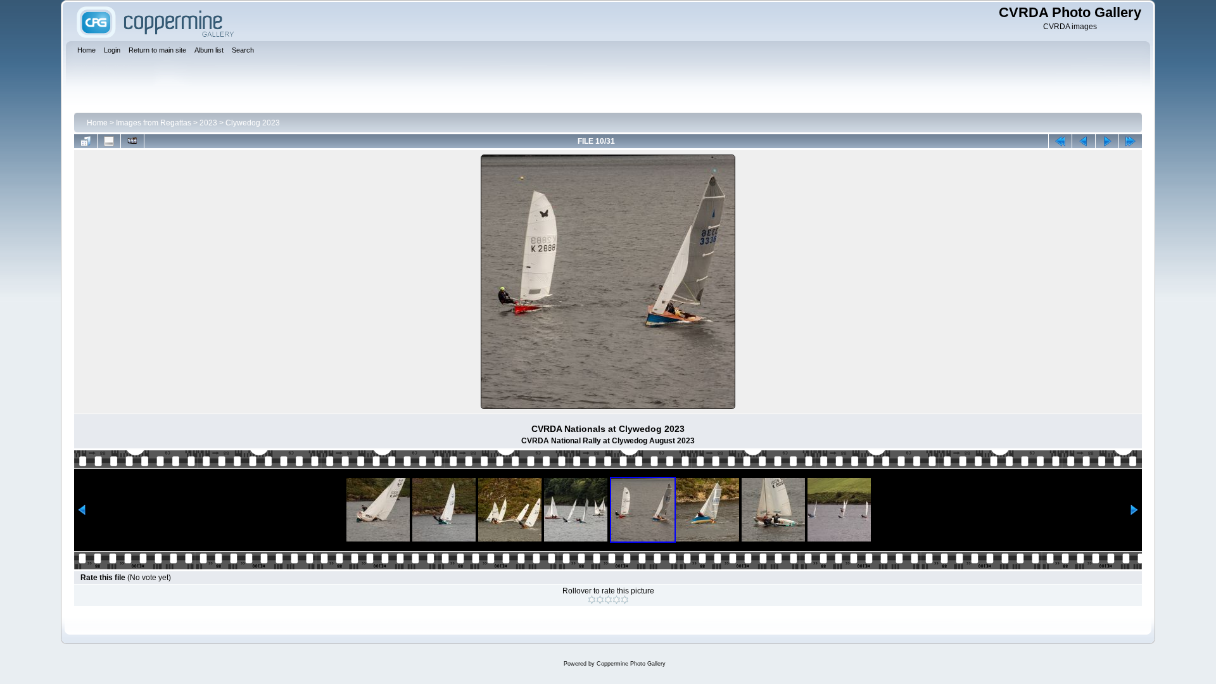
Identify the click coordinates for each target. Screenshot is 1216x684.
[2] (600, 599)
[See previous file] (1083, 141)
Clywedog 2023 (252, 122)
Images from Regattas (153, 122)
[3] (608, 599)
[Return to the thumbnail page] (85, 141)
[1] (592, 599)
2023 (208, 122)
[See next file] (1107, 141)
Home (97, 122)
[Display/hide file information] (109, 141)
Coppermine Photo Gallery (631, 664)
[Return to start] (1060, 141)
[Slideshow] (132, 141)
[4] (616, 599)
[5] (625, 599)
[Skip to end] (1130, 141)
